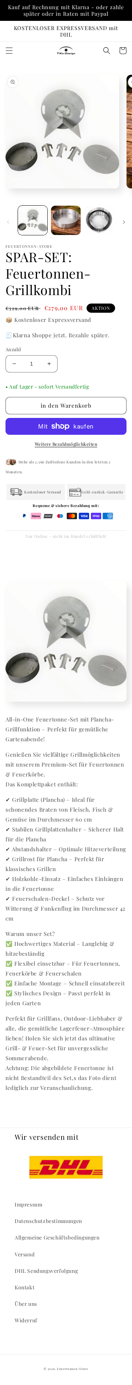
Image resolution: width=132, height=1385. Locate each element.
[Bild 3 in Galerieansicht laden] (99, 220)
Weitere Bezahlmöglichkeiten (66, 444)
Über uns (26, 1303)
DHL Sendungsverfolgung (46, 1270)
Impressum (28, 1204)
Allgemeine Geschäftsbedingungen (57, 1237)
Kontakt (24, 1287)
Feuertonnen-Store (72, 1369)
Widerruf (26, 1320)
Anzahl (13, 349)
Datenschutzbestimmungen (48, 1220)
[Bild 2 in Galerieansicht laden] (65, 220)
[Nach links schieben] (8, 222)
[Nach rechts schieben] (124, 222)
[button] (9, 51)
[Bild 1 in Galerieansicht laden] (32, 220)
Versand (24, 1254)
